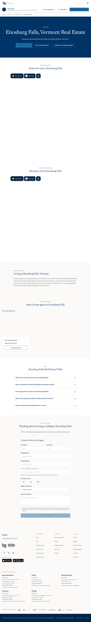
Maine (56, 541)
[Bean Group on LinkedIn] (13, 553)
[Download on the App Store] (7, 560)
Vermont (9, 14)
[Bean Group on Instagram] (9, 553)
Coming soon (40, 553)
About (75, 537)
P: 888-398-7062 (7, 585)
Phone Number (25, 461)
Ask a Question (49, 9)
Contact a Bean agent (63, 45)
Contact (75, 553)
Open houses (40, 557)
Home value (39, 549)
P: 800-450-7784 (66, 583)
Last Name (49, 445)
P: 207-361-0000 (37, 583)
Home (4, 14)
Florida (57, 553)
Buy (24, 481)
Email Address (25, 453)
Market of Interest (26, 486)
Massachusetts (59, 545)
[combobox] (45, 472)
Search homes (24, 45)
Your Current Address (29, 468)
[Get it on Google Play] (18, 560)
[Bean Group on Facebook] (4, 553)
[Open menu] (88, 3)
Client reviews (77, 545)
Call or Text (63, 9)
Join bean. (76, 557)
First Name (24, 445)
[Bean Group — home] (8, 3)
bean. (5, 535)
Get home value (42, 45)
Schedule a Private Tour (80, 9)
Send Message (46, 515)
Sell (31, 481)
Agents (75, 541)
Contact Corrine (16, 348)
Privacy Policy (80, 618)
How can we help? (26, 494)
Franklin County (18, 14)
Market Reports (77, 549)
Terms (87, 618)
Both (38, 481)
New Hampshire (59, 537)
